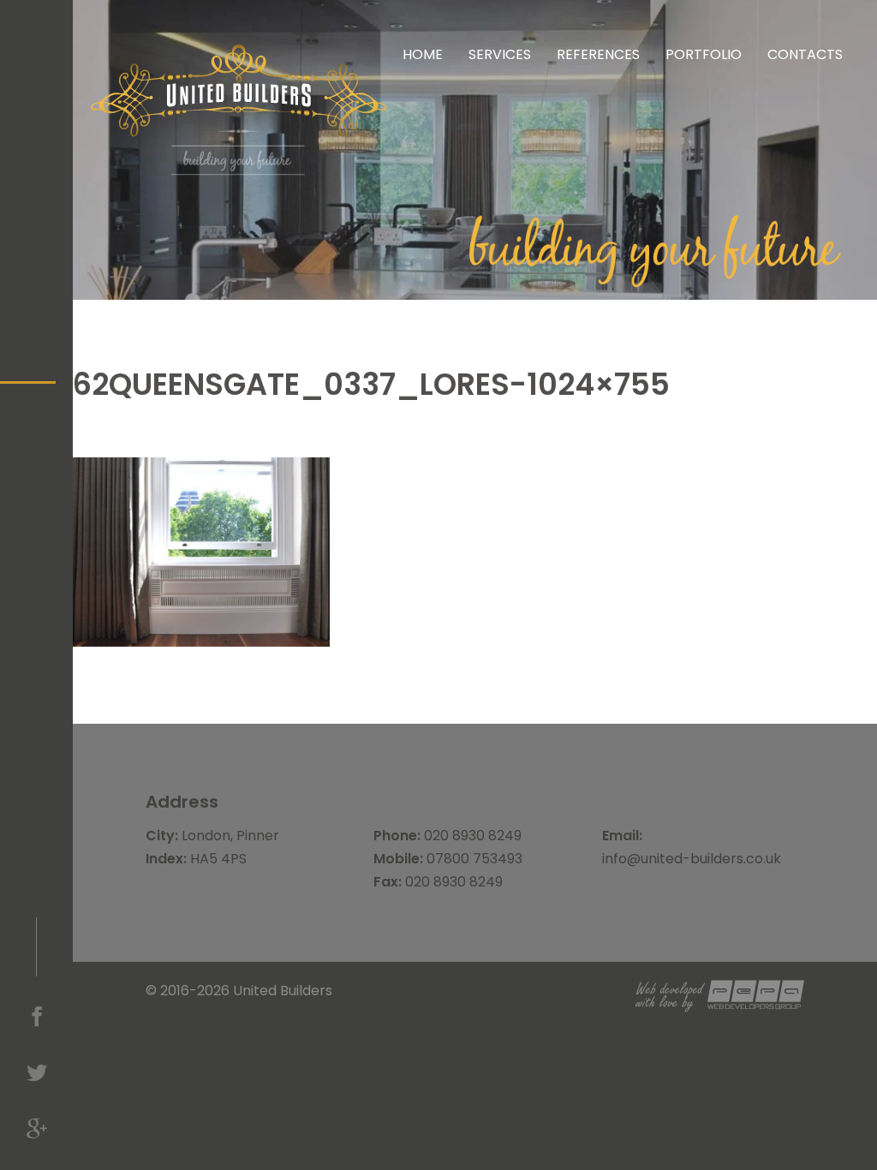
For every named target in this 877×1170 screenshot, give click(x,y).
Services (499, 54)
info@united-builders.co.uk (691, 859)
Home (423, 54)
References (598, 54)
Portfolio (703, 54)
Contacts (805, 54)
